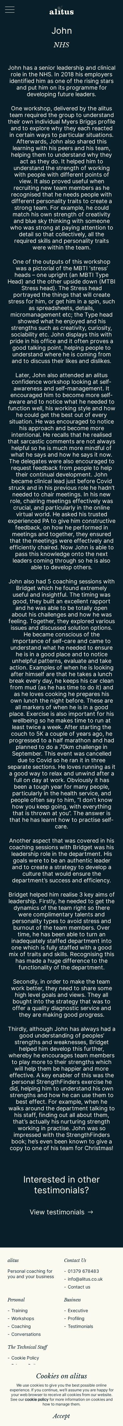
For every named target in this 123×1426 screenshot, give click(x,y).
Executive (78, 1310)
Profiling (76, 1318)
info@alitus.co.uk (85, 1279)
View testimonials (57, 1212)
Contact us (79, 1286)
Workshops (22, 1318)
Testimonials (80, 1326)
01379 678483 (83, 1271)
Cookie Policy (25, 1357)
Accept (61, 1416)
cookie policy (37, 1399)
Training (19, 1310)
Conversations (26, 1334)
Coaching (21, 1326)
